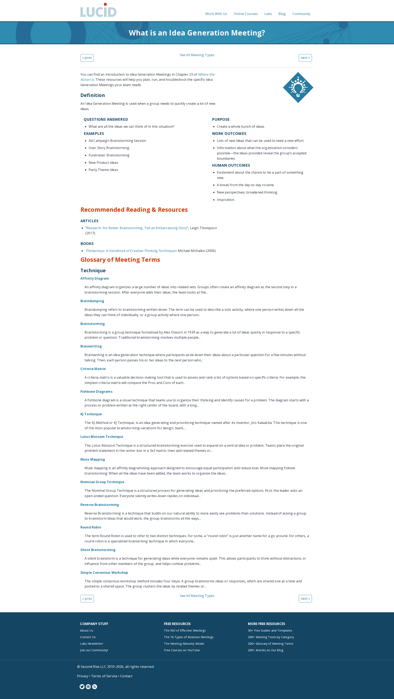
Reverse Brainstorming (99, 504)
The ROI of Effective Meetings (185, 630)
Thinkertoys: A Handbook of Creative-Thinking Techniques (130, 250)
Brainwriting (91, 346)
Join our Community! (94, 650)
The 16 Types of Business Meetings (189, 637)
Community (301, 13)
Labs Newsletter (91, 643)
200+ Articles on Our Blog (265, 650)
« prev (87, 57)
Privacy (82, 676)
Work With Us (216, 13)
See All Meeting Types (197, 55)
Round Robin (90, 527)
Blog (282, 13)
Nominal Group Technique (102, 482)
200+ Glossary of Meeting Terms (270, 643)
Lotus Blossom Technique (101, 436)
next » (305, 57)
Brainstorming (92, 323)
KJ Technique (91, 414)
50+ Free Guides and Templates (270, 630)
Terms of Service (104, 676)
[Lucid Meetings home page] (98, 17)
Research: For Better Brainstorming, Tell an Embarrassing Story (137, 228)
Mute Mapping (92, 459)
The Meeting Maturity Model (184, 643)
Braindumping (92, 301)
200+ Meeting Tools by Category (271, 637)
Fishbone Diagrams (96, 391)
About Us (86, 630)
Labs (268, 13)
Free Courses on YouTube (182, 650)
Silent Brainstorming (98, 550)
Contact (126, 676)
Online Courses (246, 13)
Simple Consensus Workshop (104, 572)
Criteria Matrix (93, 369)
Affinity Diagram (94, 278)
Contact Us (88, 637)
